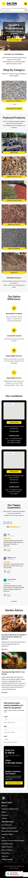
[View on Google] (5, 535)
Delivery (4, 812)
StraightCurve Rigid (14, 200)
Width (5, 726)
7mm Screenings (14, 248)
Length (6, 716)
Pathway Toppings (7, 859)
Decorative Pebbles (14, 101)
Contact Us (5, 815)
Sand (3, 837)
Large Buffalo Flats (14, 176)
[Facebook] (3, 798)
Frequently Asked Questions (10, 809)
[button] (25, 3)
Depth (5, 736)
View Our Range (14, 40)
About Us (4, 806)
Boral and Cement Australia (10, 831)
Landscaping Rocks (7, 844)
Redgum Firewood (7, 847)
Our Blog (4, 818)
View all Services (6, 825)
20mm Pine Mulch (14, 224)
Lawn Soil (14, 272)
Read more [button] (6, 546)
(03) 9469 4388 (14, 431)
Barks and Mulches (7, 850)
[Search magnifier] (25, 10)
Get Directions (14, 479)
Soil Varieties (5, 853)
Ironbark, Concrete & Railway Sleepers (13, 840)
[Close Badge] (22, 872)
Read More (5, 649)
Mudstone (14, 152)
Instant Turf (5, 856)
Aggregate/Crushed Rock (9, 828)
